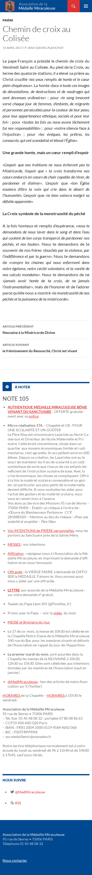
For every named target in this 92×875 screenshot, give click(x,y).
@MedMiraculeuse (23, 681)
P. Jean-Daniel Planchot (44, 48)
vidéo (57, 613)
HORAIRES (12, 695)
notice (34, 416)
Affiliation (16, 553)
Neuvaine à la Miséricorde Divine (29, 329)
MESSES (14, 544)
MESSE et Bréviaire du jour (29, 622)
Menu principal (86, 6)
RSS (17, 803)
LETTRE (14, 590)
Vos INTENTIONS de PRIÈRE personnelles (41, 530)
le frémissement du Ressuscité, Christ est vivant (40, 348)
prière (8, 20)
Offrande (15, 572)
